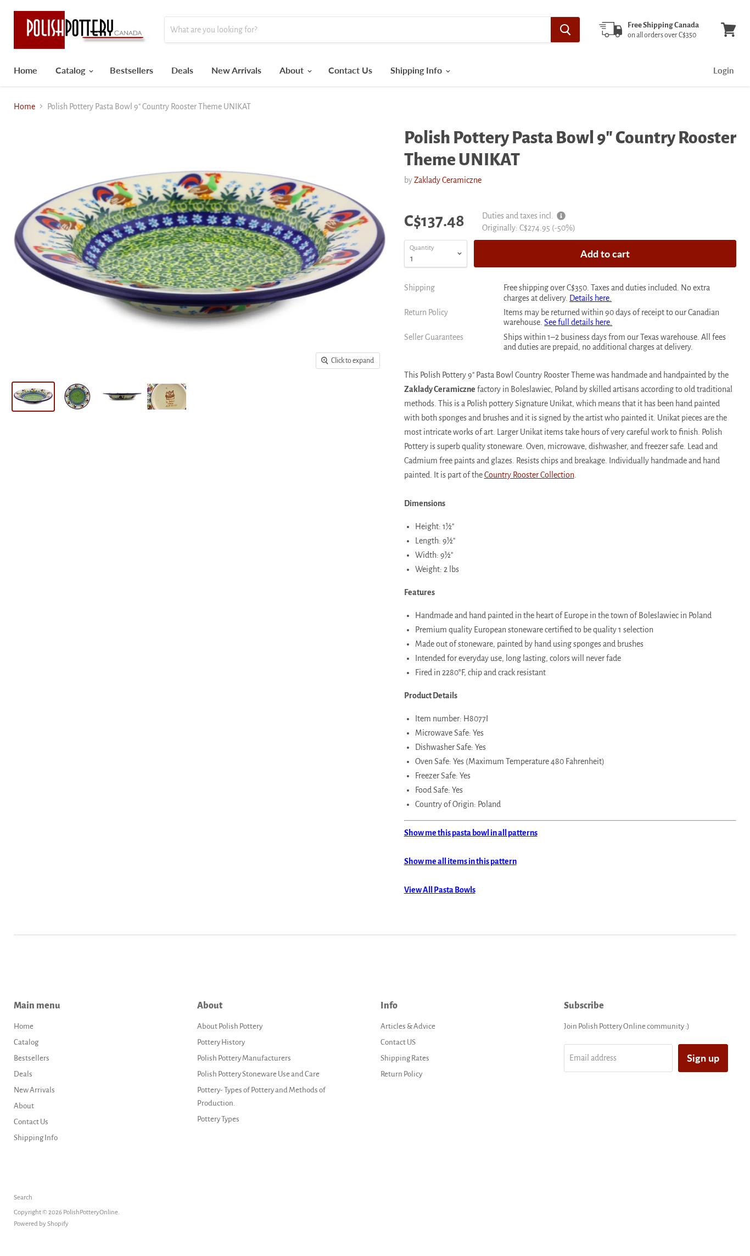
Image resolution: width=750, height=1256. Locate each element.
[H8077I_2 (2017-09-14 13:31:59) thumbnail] (122, 397)
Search (23, 1197)
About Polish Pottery (229, 1026)
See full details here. (578, 322)
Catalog (71, 70)
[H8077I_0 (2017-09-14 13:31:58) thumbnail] (166, 397)
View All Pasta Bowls (439, 889)
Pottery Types (218, 1119)
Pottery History (221, 1042)
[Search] (565, 29)
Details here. (590, 298)
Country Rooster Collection (529, 474)
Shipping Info (417, 70)
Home (25, 70)
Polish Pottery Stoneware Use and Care (258, 1074)
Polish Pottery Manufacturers (244, 1058)
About (292, 70)
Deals (182, 70)
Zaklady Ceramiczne (448, 180)
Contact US (398, 1042)
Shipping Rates (404, 1058)
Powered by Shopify (41, 1223)
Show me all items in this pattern (460, 861)
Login (723, 70)
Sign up (703, 1058)
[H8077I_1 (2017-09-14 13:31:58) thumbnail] (77, 397)
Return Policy (401, 1074)
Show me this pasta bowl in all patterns (471, 832)
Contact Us (350, 70)
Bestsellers (131, 70)
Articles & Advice (407, 1026)
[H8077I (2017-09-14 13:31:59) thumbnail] (33, 397)
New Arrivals (236, 70)
